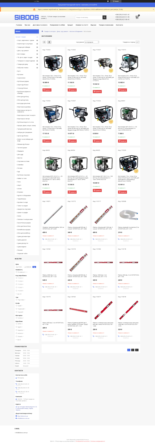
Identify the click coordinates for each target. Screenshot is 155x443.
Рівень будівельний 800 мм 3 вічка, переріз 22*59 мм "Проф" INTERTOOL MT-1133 (78, 324)
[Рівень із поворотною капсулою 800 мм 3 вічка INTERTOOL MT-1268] (103, 310)
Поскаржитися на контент (83, 441)
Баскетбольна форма (24, 223)
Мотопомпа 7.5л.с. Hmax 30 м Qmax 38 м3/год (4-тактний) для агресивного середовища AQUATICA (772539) (128, 178)
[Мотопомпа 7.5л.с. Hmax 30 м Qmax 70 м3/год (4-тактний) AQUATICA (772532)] (103, 114)
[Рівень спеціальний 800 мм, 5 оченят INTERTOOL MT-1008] (78, 262)
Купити (48, 90)
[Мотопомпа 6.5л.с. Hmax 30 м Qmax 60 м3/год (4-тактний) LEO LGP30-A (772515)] (128, 63)
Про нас (27, 25)
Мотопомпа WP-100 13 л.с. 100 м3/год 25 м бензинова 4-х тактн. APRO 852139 (103, 177)
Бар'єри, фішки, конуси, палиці (26, 125)
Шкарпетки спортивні (24, 209)
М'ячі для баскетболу (24, 226)
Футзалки (20, 74)
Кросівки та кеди (22, 202)
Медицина (20, 151)
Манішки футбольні (23, 144)
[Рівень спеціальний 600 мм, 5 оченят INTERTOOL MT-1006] (78, 215)
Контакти (119, 25)
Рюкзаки (20, 250)
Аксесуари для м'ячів (23, 103)
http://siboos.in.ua (22, 416)
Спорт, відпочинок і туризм (25, 40)
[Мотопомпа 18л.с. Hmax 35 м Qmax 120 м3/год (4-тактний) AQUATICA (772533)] (53, 63)
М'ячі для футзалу (22, 100)
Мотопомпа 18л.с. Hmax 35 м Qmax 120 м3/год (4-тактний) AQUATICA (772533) (52, 77)
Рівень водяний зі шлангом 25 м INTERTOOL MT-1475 (128, 228)
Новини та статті (82, 25)
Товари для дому (22, 64)
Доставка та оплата (40, 25)
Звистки (19, 158)
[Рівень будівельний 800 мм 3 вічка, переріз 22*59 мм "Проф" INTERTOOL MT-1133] (78, 310)
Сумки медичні (21, 247)
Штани (19, 188)
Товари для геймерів (23, 47)
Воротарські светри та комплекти (24, 111)
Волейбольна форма (23, 229)
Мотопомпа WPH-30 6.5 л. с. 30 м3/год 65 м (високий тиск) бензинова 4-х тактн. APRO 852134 (52, 178)
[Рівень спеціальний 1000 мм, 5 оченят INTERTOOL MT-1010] (103, 215)
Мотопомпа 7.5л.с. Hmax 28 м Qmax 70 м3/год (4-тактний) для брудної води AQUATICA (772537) (103, 78)
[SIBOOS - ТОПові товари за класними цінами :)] (27, 17)
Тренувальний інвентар (24, 129)
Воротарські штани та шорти (26, 115)
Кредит (70, 25)
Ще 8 (19, 339)
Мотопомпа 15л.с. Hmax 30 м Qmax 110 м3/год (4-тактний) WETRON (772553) (52, 128)
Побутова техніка (22, 67)
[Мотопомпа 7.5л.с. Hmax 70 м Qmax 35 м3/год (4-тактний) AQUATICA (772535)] (78, 63)
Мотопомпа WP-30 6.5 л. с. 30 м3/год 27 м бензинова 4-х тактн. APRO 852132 (127, 128)
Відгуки (93, 25)
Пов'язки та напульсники (25, 219)
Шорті (19, 185)
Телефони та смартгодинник (26, 61)
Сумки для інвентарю (23, 236)
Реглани (19, 168)
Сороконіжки (21, 78)
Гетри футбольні (22, 88)
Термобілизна (21, 199)
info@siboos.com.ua (23, 418)
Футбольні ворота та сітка (25, 122)
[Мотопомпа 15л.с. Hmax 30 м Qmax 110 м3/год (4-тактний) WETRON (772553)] (53, 114)
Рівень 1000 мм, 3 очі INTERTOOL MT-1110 (100, 275)
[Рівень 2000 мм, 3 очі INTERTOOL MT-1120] (53, 262)
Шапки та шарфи (22, 212)
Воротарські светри (23, 119)
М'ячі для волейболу (23, 233)
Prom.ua (86, 439)
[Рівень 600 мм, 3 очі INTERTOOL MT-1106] (128, 262)
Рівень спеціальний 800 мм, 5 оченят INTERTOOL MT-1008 (77, 275)
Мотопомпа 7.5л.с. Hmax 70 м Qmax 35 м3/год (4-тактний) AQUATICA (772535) (77, 77)
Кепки (19, 216)
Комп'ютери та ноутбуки (25, 44)
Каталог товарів (21, 37)
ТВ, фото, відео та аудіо (24, 57)
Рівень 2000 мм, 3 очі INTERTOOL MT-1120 (50, 275)
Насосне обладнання (76, 31)
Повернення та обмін (57, 25)
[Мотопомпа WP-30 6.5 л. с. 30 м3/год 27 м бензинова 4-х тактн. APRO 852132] (128, 114)
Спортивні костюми (23, 161)
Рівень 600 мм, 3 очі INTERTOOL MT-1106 (128, 275)
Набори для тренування (24, 132)
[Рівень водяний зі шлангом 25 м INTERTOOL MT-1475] (128, 215)
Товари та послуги (50, 31)
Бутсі (18, 71)
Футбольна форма (23, 81)
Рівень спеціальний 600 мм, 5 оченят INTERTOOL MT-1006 (77, 228)
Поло (19, 182)
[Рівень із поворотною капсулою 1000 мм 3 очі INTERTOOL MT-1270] (128, 310)
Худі (18, 171)
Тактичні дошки (22, 147)
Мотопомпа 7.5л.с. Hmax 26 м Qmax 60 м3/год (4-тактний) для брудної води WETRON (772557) (78, 128)
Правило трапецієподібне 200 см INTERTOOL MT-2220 (53, 228)
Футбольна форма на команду (23, 92)
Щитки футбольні (22, 136)
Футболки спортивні (23, 175)
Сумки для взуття (22, 243)
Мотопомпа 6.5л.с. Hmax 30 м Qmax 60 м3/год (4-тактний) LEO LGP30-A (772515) (128, 77)
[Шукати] (104, 17)
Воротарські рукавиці (23, 107)
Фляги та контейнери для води (25, 140)
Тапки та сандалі (22, 206)
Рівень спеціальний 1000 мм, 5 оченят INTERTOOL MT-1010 (103, 228)
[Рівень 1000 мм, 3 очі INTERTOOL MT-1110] (103, 262)
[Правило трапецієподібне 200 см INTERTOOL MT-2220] (53, 215)
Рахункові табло (22, 253)
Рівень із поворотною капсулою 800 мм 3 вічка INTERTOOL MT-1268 (103, 324)
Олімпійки (20, 165)
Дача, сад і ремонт (62, 31)
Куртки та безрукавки (24, 195)
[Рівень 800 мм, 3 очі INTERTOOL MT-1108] (53, 310)
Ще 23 (19, 294)
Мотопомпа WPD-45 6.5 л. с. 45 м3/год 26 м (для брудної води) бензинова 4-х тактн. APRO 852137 (78, 178)
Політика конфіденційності (98, 441)
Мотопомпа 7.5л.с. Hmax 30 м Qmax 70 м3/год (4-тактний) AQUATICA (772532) (102, 128)
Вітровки (20, 192)
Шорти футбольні (22, 85)
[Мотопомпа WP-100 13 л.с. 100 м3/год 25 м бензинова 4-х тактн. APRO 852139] (103, 164)
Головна (19, 25)
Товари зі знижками (106, 25)
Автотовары (21, 54)
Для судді (20, 154)
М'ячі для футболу (23, 96)
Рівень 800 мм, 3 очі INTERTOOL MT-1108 (53, 323)
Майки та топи (21, 178)
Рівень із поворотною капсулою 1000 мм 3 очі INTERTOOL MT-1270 (128, 324)
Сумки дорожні (21, 240)
